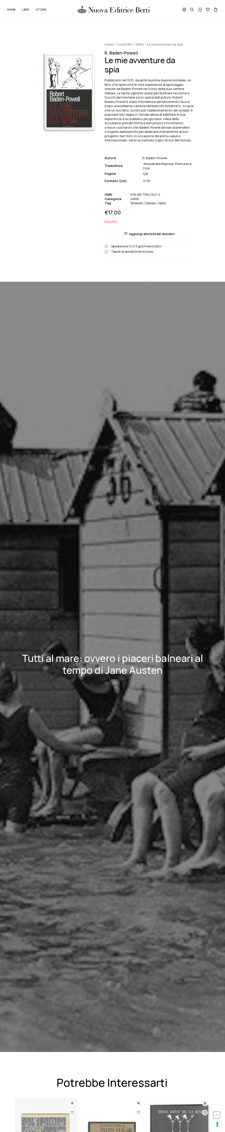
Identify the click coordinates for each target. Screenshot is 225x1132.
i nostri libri (124, 44)
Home (109, 44)
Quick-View (72, 1103)
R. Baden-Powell (155, 158)
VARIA (140, 44)
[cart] (215, 10)
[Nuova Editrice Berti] (113, 9)
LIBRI (25, 9)
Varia (161, 203)
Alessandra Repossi (158, 163)
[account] (200, 9)
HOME (11, 9)
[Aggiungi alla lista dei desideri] (72, 1113)
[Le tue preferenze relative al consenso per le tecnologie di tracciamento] (217, 1124)
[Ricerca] (192, 9)
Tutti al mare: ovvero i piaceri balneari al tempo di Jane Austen (112, 664)
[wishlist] (208, 9)
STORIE (41, 9)
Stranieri (136, 203)
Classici (150, 203)
